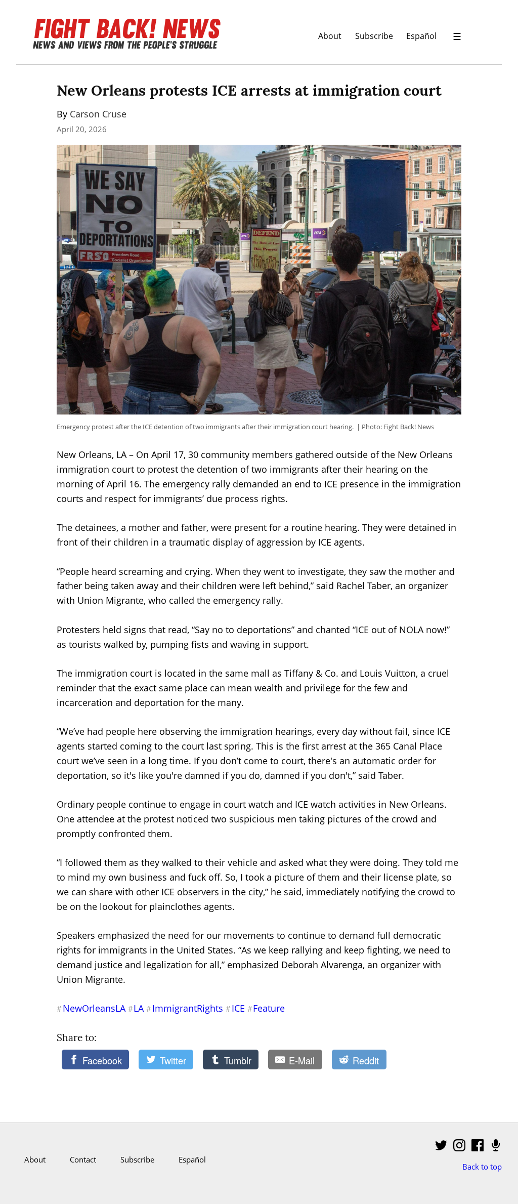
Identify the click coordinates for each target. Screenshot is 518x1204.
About (329, 35)
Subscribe (374, 35)
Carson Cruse (98, 114)
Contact (83, 1159)
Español (421, 35)
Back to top (482, 1166)
